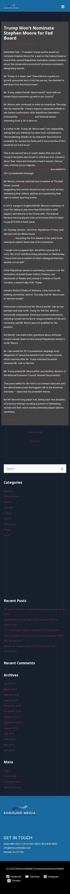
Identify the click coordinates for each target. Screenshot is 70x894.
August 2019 (11, 728)
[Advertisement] (31, 567)
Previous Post (35, 432)
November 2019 (12, 711)
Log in (7, 770)
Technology (10, 524)
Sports (7, 518)
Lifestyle (8, 507)
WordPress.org (12, 787)
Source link (9, 419)
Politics (8, 513)
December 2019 (12, 705)
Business (8, 490)
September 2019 (13, 722)
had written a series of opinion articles (40, 185)
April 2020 (9, 683)
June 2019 (9, 739)
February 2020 (11, 694)
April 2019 (9, 750)
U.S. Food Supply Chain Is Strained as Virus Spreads (31, 630)
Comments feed (12, 781)
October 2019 (11, 716)
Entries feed (10, 776)
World (7, 535)
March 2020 (10, 689)
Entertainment (11, 496)
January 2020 (11, 700)
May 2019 (9, 744)
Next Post (35, 441)
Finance (9, 44)
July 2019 (9, 733)
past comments (26, 116)
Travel (7, 529)
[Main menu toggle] (63, 6)
